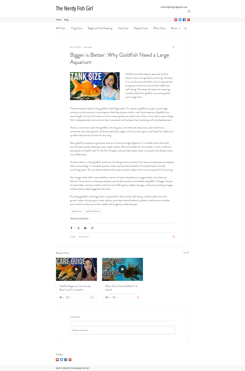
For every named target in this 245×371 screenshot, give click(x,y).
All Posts (61, 28)
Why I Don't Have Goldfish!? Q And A (121, 288)
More (174, 28)
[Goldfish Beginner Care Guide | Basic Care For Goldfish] (76, 269)
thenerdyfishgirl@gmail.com (174, 7)
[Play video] (95, 86)
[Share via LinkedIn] (85, 228)
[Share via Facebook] (71, 228)
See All (186, 252)
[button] (185, 28)
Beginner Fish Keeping (100, 28)
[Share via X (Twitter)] (78, 228)
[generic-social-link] (188, 19)
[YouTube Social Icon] (175, 19)
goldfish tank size (93, 211)
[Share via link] (92, 228)
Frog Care (76, 28)
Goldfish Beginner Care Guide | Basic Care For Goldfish (75, 288)
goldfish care (77, 211)
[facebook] (184, 19)
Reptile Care (141, 28)
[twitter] (180, 19)
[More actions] (173, 47)
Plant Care (159, 28)
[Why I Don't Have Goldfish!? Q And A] (122, 269)
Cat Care (123, 28)
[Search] (189, 11)
